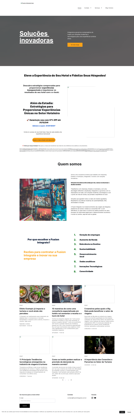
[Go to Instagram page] (92, 398)
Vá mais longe (75, 45)
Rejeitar (129, 412)
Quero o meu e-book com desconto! (44, 140)
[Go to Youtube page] (95, 398)
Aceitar (122, 412)
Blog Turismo (109, 8)
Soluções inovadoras (36, 37)
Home (79, 8)
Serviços (97, 8)
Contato (86, 8)
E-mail (21, 398)
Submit (25, 406)
